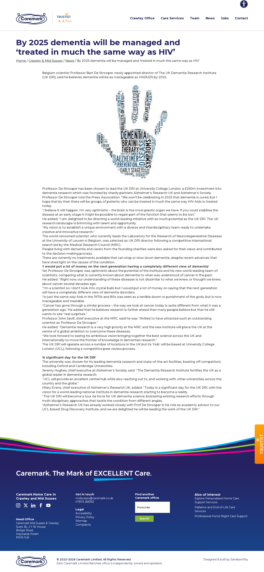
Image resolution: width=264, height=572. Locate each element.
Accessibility (84, 513)
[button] (259, 444)
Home (21, 61)
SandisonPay (239, 559)
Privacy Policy (85, 517)
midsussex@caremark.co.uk (94, 498)
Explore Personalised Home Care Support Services (217, 500)
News (210, 18)
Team (194, 18)
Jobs (225, 18)
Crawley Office (142, 18)
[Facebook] (41, 506)
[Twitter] (26, 506)
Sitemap (81, 521)
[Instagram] (18, 506)
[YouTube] (48, 506)
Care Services (172, 18)
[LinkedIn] (33, 506)
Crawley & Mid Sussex (46, 61)
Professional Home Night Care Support (221, 516)
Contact (241, 18)
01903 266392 (85, 501)
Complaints (83, 524)
